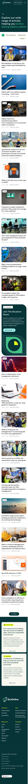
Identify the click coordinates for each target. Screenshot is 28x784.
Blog (3, 727)
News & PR (18, 729)
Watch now (12, 683)
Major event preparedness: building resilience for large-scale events (14, 266)
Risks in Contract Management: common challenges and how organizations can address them (13, 546)
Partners (17, 727)
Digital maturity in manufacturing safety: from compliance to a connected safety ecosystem (14, 122)
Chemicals (4, 713)
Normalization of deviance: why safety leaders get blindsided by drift (13, 65)
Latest (3, 724)
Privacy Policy (5, 756)
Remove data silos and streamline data (20, 716)
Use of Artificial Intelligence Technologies (13, 765)
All (3, 35)
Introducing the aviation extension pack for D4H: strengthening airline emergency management (14, 488)
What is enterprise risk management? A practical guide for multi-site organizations (13, 432)
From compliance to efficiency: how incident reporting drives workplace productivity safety (13, 600)
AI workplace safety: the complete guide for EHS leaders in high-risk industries (13, 295)
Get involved (8, 330)
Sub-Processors (6, 761)
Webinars (4, 738)
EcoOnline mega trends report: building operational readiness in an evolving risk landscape (14, 518)
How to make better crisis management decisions (11, 375)
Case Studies (5, 735)
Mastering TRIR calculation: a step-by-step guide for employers (13, 403)
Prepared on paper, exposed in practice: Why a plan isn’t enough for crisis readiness (14, 209)
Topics (3, 733)
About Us (17, 724)
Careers (17, 732)
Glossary (4, 740)
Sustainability (5, 715)
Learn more (12, 651)
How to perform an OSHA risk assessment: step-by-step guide (14, 459)
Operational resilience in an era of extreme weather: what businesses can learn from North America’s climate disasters (14, 153)
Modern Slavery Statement (9, 768)
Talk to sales (17, 2)
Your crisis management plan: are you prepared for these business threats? (14, 238)
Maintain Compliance (20, 710)
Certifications (5, 763)
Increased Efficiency (20, 713)
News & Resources (11, 35)
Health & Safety (6, 710)
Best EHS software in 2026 (11, 573)
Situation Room (22, 35)
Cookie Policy (5, 758)
